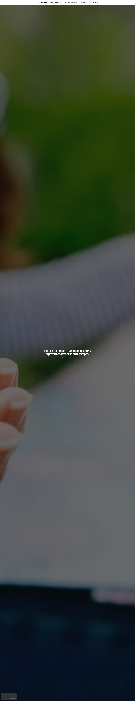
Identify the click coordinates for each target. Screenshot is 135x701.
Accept (13, 698)
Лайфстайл (67, 348)
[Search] (97, 2)
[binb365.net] (42, 2)
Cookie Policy (4, 696)
